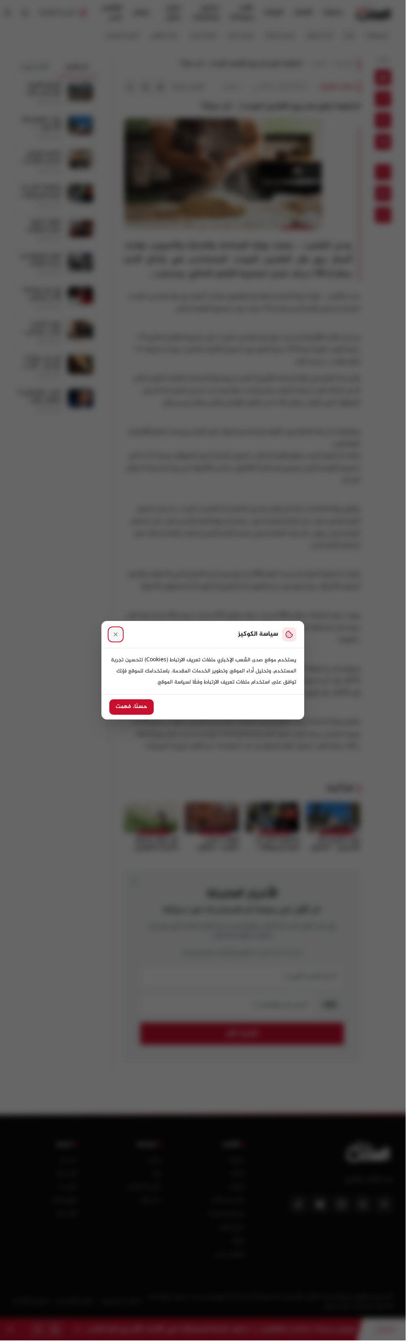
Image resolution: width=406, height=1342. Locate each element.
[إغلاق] (115, 634)
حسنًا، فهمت (131, 707)
